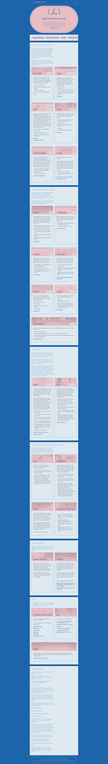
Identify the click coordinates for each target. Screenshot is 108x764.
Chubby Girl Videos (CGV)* (39, 636)
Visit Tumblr (59, 132)
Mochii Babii (35, 628)
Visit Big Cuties (36, 311)
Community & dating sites (37, 37)
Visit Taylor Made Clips (38, 338)
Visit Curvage (59, 96)
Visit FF (34, 94)
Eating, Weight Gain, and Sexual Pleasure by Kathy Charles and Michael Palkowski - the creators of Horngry (66, 584)
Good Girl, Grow (36, 630)
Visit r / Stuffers (36, 274)
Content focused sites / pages (52, 37)
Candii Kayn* (36, 634)
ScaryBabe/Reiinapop (37, 626)
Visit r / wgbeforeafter (61, 228)
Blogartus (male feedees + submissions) (65, 624)
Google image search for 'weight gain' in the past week (65, 278)
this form (53, 27)
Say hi (75, 2)
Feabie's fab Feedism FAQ (38, 140)
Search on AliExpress (37, 434)
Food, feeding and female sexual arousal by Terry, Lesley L (65, 588)
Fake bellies (63, 37)
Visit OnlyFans (60, 309)
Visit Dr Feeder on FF (61, 179)
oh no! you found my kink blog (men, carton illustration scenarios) (64, 621)
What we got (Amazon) (61, 422)
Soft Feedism (59, 626)
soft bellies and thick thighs (62, 630)
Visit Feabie (35, 138)
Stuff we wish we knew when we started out (78, 37)
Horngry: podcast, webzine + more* (40, 658)
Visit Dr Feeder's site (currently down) (64, 177)
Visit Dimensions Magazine (39, 175)
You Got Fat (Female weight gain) (64, 628)
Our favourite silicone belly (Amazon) (41, 432)
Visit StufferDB (36, 241)
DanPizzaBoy (36, 632)
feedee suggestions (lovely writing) (64, 632)
